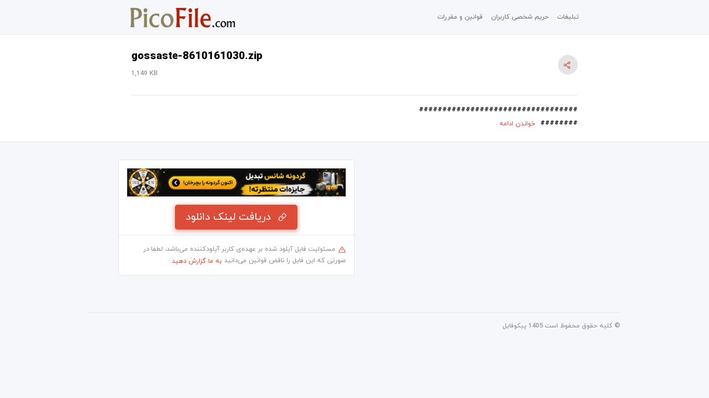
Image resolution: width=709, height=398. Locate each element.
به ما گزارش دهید (197, 261)
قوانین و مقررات (460, 17)
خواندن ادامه (517, 124)
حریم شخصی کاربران (520, 17)
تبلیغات (568, 17)
